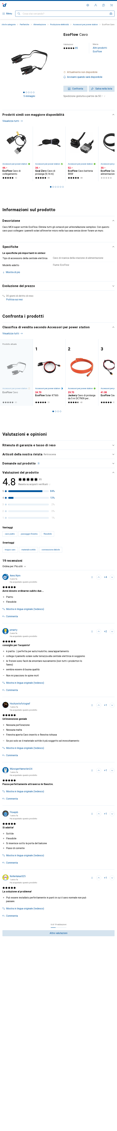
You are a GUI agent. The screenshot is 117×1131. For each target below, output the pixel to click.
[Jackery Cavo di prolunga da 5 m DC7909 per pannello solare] (82, 372)
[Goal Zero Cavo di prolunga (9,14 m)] (49, 154)
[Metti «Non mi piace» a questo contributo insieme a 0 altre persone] (112, 577)
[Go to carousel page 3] (55, 187)
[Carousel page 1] (50, 187)
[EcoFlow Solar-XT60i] (49, 372)
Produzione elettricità (59, 24)
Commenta (12, 616)
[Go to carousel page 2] (53, 187)
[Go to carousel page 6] (63, 187)
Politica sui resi (14, 299)
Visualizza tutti (10, 121)
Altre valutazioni (58, 933)
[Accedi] (96, 5)
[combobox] (19, 566)
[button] (89, 72)
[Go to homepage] (4, 5)
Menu (9, 13)
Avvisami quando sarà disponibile (84, 77)
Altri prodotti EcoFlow (100, 48)
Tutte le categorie (8, 24)
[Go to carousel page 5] (60, 187)
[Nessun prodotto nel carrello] (111, 5)
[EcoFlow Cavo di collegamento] (16, 154)
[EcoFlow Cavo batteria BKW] (82, 154)
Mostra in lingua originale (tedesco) (25, 609)
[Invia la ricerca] (19, 13)
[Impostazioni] (87, 5)
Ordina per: (8, 566)
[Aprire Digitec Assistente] (103, 5)
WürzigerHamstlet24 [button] (21, 768)
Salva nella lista (103, 88)
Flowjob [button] (14, 812)
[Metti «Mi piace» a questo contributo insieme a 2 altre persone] (98, 631)
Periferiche (24, 24)
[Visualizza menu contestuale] (92, 577)
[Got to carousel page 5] (33, 92)
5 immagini (29, 96)
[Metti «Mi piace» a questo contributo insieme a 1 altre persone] (98, 705)
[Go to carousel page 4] (58, 187)
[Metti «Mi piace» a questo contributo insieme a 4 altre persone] (98, 577)
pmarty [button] (13, 629)
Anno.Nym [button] (15, 575)
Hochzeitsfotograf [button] (20, 703)
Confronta (77, 88)
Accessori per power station (85, 24)
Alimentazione (39, 24)
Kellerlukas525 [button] (18, 876)
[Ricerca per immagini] (111, 14)
